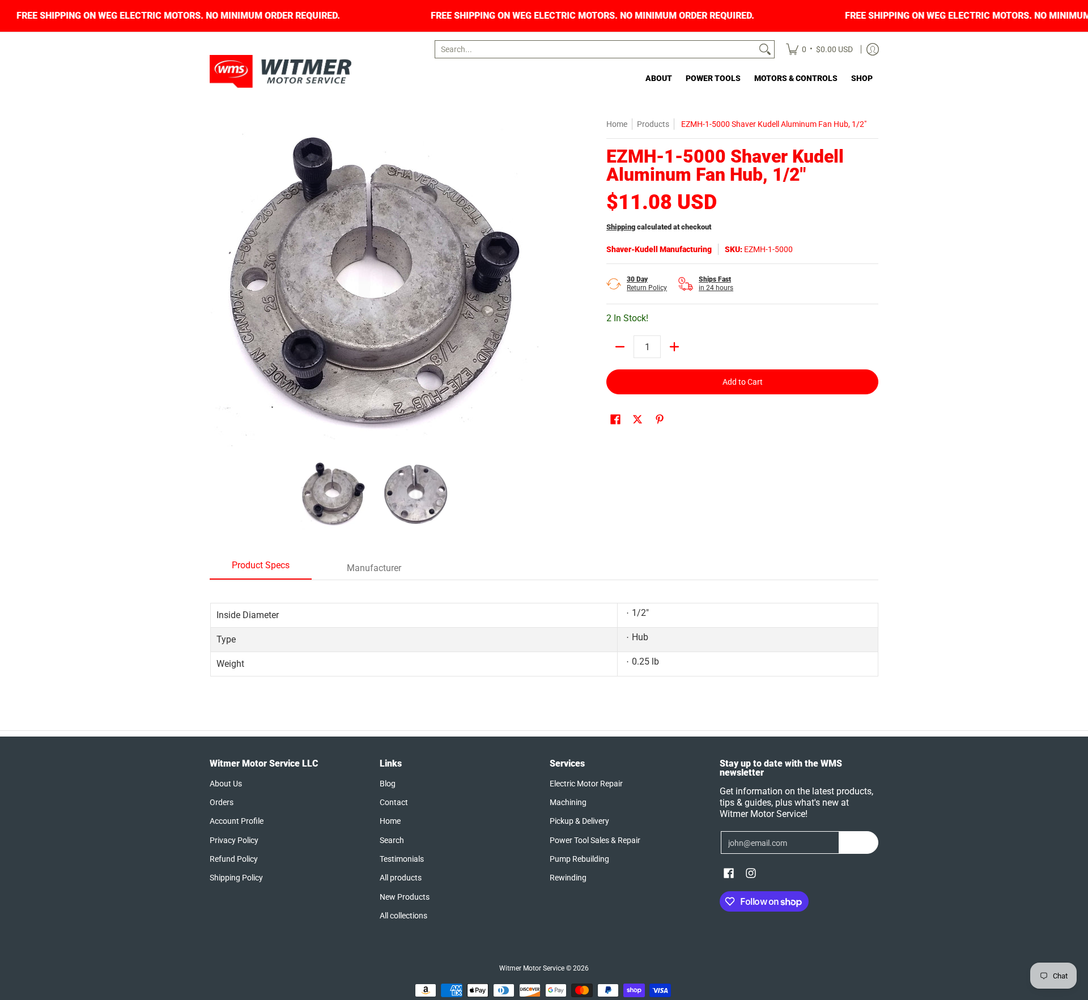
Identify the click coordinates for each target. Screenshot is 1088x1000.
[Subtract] (620, 347)
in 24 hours (716, 283)
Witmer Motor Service (531, 968)
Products (653, 124)
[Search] (765, 49)
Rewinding (568, 877)
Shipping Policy (236, 877)
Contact (394, 802)
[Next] (530, 282)
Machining (568, 802)
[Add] (674, 347)
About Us (226, 783)
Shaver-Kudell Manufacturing (659, 249)
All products (401, 877)
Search (392, 840)
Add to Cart (742, 381)
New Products (405, 896)
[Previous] (217, 282)
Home (616, 124)
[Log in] (872, 49)
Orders (221, 802)
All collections (403, 915)
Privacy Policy (234, 840)
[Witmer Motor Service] (280, 71)
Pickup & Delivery (579, 820)
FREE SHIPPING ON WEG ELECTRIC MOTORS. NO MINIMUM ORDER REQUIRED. (201, 15)
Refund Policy (234, 858)
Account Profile (237, 820)
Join (858, 842)
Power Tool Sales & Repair (595, 840)
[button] (615, 419)
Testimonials (402, 858)
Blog (388, 783)
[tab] (261, 569)
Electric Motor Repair (586, 783)
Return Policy (647, 283)
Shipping (620, 227)
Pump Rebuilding (579, 858)
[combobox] (595, 49)
